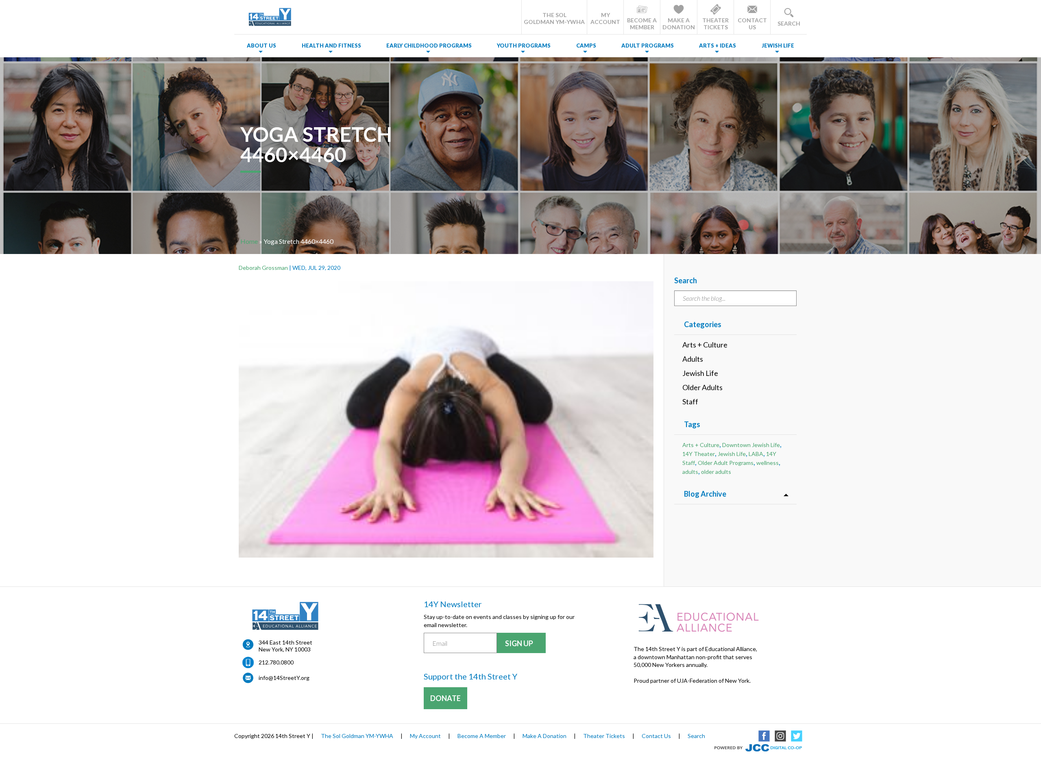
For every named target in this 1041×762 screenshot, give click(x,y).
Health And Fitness (331, 45)
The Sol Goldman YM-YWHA (357, 735)
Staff (690, 401)
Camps (586, 45)
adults (690, 471)
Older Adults (702, 387)
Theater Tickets (604, 735)
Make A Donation (544, 735)
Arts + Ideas (717, 45)
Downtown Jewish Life (751, 444)
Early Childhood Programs (429, 45)
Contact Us (656, 735)
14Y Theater (698, 453)
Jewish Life (778, 45)
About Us (261, 45)
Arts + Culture (704, 344)
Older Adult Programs (726, 462)
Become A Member (481, 735)
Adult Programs (647, 45)
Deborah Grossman (263, 267)
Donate (445, 698)
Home (249, 241)
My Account (425, 735)
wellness (767, 462)
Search (696, 735)
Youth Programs (524, 45)
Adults (692, 358)
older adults (716, 471)
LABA (756, 453)
